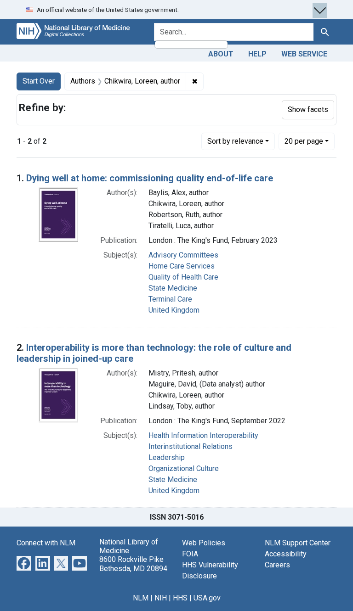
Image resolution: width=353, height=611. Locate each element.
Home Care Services (181, 266)
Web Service (304, 54)
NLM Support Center (297, 542)
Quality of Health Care (183, 277)
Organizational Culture (183, 468)
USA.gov (207, 598)
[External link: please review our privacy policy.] (24, 562)
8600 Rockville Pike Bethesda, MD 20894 (133, 563)
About (220, 54)
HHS (180, 598)
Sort (235, 141)
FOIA (190, 553)
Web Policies (203, 542)
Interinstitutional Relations (190, 446)
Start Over (39, 81)
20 (304, 141)
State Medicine (172, 288)
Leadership (166, 457)
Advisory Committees (183, 255)
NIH (160, 598)
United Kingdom (173, 310)
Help (257, 54)
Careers (277, 565)
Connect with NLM (46, 542)
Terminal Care (170, 299)
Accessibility (286, 553)
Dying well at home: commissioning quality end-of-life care (149, 178)
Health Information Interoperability (203, 435)
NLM (140, 598)
